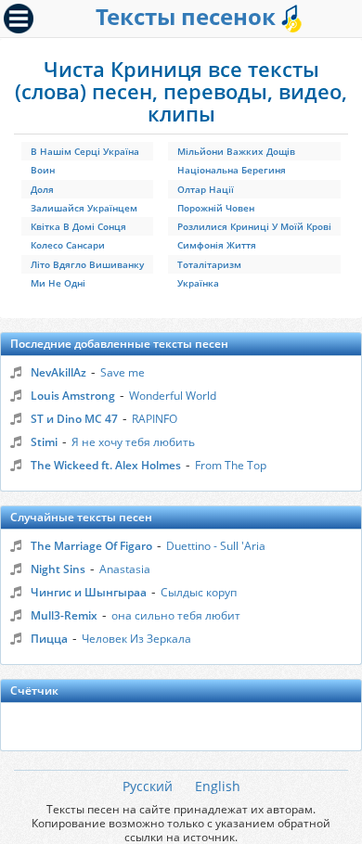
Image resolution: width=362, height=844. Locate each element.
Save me (122, 372)
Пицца (49, 638)
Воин (43, 169)
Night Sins (58, 569)
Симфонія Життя (216, 244)
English (217, 786)
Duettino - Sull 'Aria (215, 546)
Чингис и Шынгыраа (89, 592)
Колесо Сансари (68, 244)
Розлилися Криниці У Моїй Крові (254, 226)
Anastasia (124, 569)
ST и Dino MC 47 (74, 419)
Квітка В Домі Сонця (78, 226)
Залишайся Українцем (84, 207)
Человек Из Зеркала (136, 638)
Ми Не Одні (58, 282)
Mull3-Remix (64, 615)
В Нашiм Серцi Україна (85, 151)
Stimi (44, 442)
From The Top (230, 465)
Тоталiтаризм (209, 264)
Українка (198, 282)
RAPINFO (154, 419)
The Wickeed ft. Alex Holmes (106, 465)
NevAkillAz (58, 372)
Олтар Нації (205, 189)
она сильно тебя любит (175, 615)
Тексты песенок (188, 16)
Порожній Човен (215, 207)
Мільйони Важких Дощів (236, 151)
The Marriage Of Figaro (91, 546)
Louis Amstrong (73, 395)
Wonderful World (172, 395)
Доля (42, 189)
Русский (148, 786)
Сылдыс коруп (199, 592)
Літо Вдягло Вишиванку (87, 264)
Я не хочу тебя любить (133, 442)
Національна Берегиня (231, 169)
